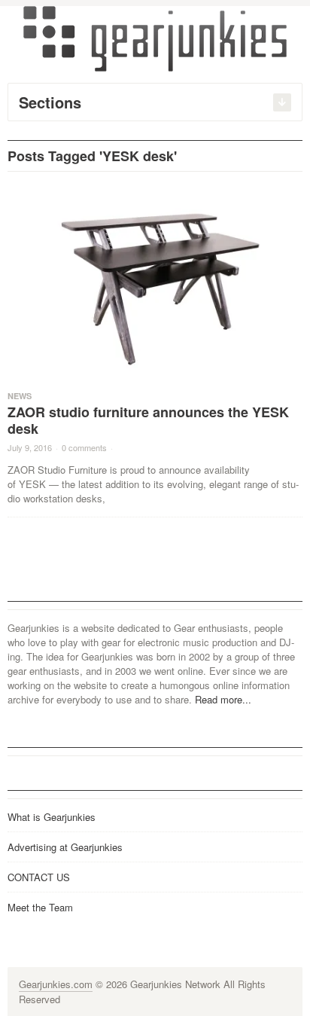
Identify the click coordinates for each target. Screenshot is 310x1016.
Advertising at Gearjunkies (65, 847)
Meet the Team (40, 907)
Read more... (223, 699)
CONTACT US (39, 877)
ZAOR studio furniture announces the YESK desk (148, 420)
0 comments (84, 447)
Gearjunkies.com (56, 984)
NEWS (20, 395)
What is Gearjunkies (52, 817)
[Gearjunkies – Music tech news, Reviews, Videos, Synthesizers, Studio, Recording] (155, 37)
